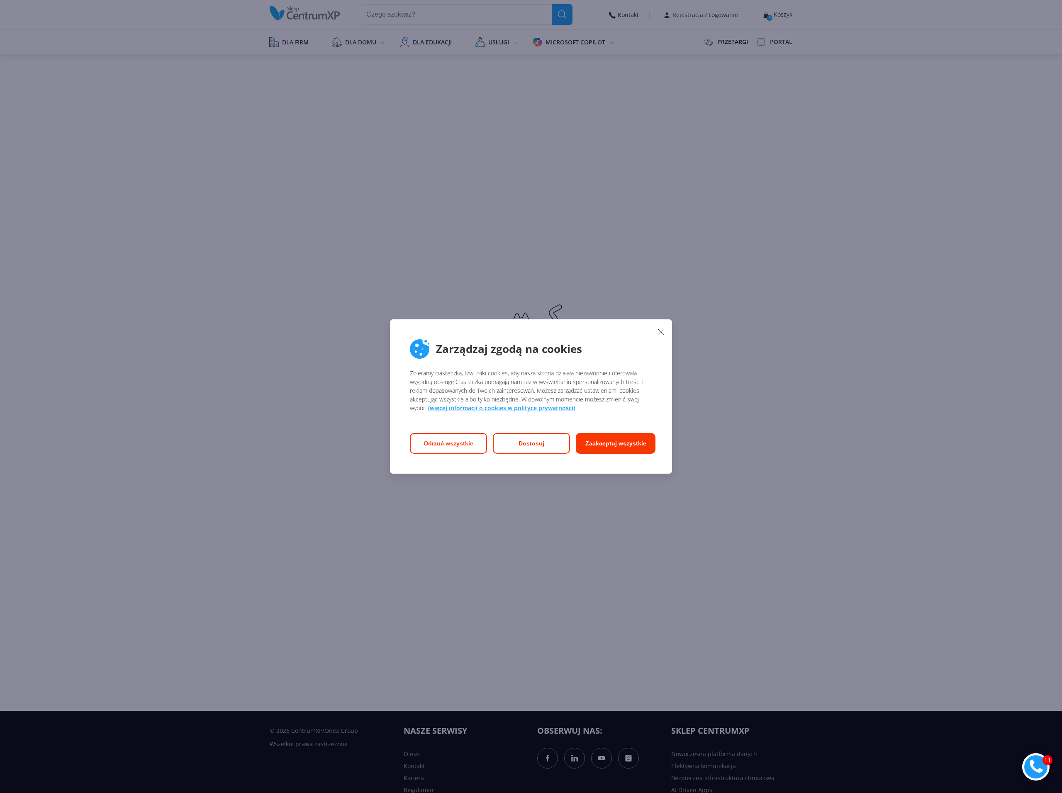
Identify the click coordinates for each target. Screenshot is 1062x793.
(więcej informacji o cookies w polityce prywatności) (501, 408)
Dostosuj (531, 443)
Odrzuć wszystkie (448, 443)
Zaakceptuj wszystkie (615, 443)
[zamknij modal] (661, 331)
